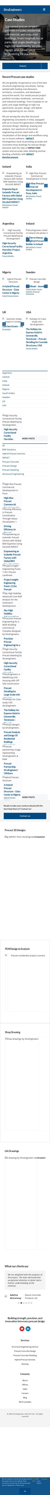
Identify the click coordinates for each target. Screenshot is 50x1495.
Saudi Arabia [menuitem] (8, 395)
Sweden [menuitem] (6, 399)
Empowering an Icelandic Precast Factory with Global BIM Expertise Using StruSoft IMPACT (12, 195)
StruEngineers (13, 9)
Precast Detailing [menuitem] (10, 472)
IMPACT (39, 199)
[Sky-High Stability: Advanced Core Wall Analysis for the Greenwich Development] (13, 324)
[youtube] (22, 1315)
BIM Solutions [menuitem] (9, 451)
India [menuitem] (4, 383)
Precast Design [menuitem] (9, 468)
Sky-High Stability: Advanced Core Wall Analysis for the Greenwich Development (12, 341)
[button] (27, 186)
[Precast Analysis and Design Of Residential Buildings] (12, 728)
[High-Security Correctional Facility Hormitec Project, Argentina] (13, 234)
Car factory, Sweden (36, 289)
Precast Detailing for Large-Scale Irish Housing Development (12, 697)
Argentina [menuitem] (7, 375)
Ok (25, 1491)
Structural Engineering (10, 351)
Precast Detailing (8, 256)
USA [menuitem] (4, 407)
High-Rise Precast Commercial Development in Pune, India (12, 507)
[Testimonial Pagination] (18, 1289)
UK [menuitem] (3, 403)
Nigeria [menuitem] (5, 391)
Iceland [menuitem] (5, 379)
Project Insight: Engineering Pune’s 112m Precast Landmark (11, 588)
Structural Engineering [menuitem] (13, 476)
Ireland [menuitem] (5, 387)
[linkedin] (28, 1315)
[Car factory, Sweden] (37, 282)
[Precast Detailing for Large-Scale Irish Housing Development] (37, 234)
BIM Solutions (7, 205)
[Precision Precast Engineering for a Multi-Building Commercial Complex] (12, 628)
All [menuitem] (3, 447)
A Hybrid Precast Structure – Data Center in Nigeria (10, 289)
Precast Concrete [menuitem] (10, 464)
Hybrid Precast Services (10, 296)
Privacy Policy (34, 1480)
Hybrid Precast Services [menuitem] (13, 456)
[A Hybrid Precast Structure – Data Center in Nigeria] (13, 280)
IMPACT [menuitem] (6, 460)
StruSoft (16, 1274)
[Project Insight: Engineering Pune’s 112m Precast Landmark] (12, 573)
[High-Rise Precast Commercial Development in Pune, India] (12, 491)
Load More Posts (25, 440)
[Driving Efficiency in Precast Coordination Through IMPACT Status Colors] (37, 177)
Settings (44, 1479)
